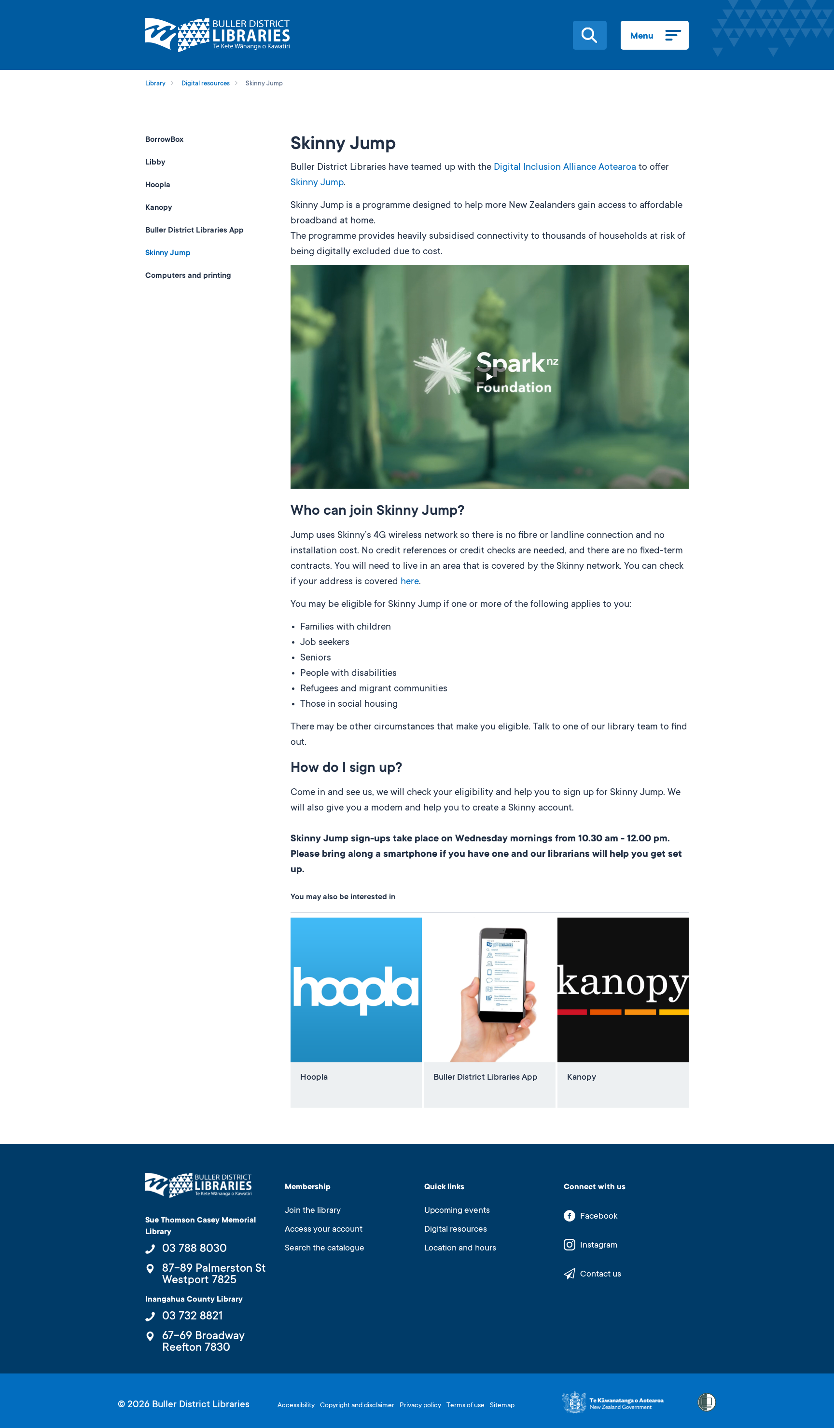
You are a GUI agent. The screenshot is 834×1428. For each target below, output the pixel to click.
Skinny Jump (317, 183)
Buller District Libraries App (194, 230)
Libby (155, 162)
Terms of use (465, 1406)
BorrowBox (164, 140)
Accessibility (296, 1406)
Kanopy (158, 208)
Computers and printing (188, 276)
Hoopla (157, 185)
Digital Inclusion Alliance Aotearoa (565, 168)
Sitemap (502, 1406)
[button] (589, 35)
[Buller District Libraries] (217, 35)
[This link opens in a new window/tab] (613, 1402)
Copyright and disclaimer (357, 1406)
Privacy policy (420, 1406)
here (410, 582)
